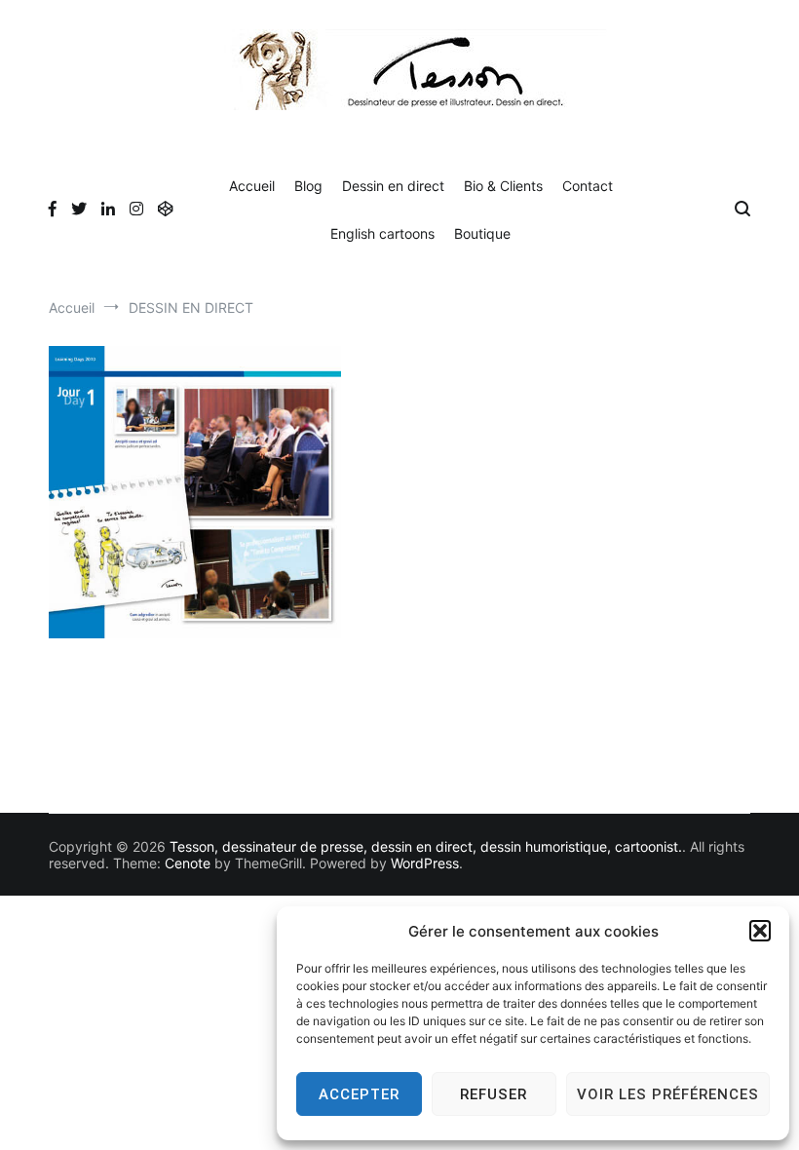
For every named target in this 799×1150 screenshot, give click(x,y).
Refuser (493, 1094)
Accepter (359, 1094)
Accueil (252, 185)
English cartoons (382, 233)
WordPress (425, 863)
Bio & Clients (503, 185)
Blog (308, 185)
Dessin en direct (393, 185)
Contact (587, 185)
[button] (760, 930)
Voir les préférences (668, 1094)
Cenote (187, 863)
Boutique (482, 233)
